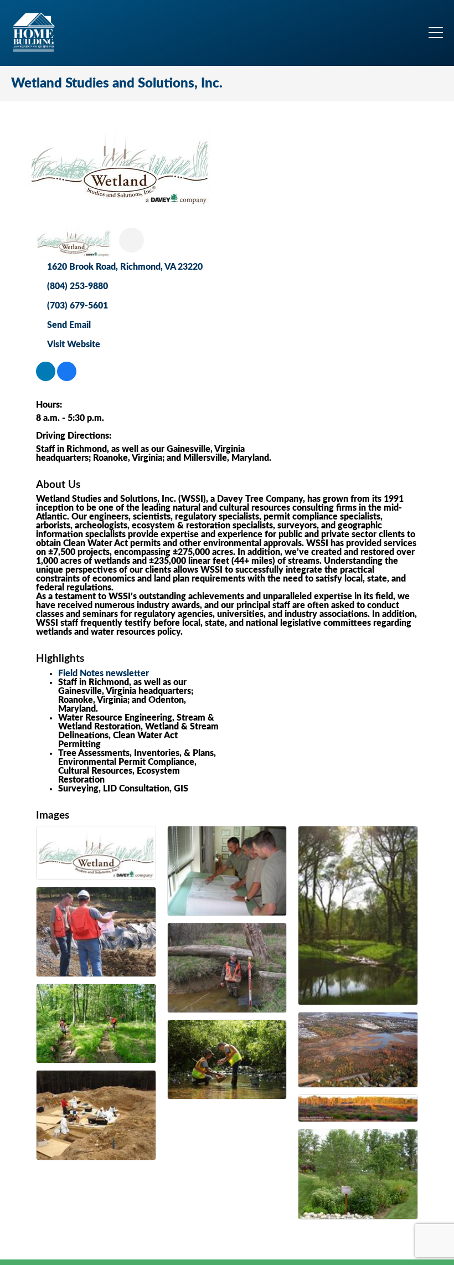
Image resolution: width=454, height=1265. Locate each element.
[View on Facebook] (66, 378)
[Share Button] (131, 240)
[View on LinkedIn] (45, 378)
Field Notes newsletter (103, 673)
